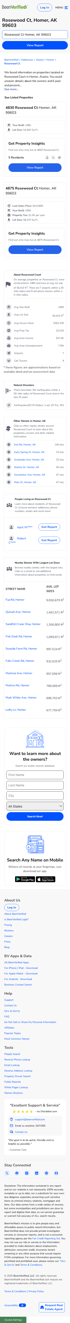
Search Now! (35, 816)
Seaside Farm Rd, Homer (21, 649)
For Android (11, 979)
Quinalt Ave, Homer (18, 612)
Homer (50, 59)
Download (32, 968)
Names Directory (13, 1093)
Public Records (12, 1082)
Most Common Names (16, 1039)
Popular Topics (12, 1033)
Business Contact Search (18, 984)
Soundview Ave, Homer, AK (29, 474)
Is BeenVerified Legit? (16, 919)
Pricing (8, 925)
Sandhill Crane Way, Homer (23, 624)
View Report (35, 45)
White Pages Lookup (16, 1087)
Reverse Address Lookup (18, 1070)
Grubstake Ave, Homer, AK (29, 459)
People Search (12, 1054)
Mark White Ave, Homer (21, 698)
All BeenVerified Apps (16, 962)
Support (8, 1000)
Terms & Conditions (31, 1265)
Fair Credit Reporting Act (46, 1238)
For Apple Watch (13, 973)
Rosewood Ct (12, 63)
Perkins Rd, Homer (17, 685)
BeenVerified (11, 59)
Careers (8, 936)
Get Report (49, 527)
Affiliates (9, 1027)
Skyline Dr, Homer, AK (26, 467)
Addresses (27, 59)
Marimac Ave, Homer (19, 673)
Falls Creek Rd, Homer (20, 661)
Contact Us (10, 1005)
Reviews (9, 930)
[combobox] (35, 34)
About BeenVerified (15, 914)
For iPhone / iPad (14, 968)
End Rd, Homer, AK (25, 444)
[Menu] (66, 7)
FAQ (6, 1016)
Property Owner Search (17, 1076)
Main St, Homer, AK (25, 482)
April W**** (24, 527)
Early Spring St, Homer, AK (29, 452)
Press (7, 941)
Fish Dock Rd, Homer (19, 636)
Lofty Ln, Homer (16, 710)
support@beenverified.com (30, 1119)
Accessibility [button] (11, 1305)
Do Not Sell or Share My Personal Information (30, 1022)
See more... (11, 89)
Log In (44, 7)
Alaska (39, 59)
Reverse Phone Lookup (17, 1059)
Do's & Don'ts (12, 1011)
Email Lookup (12, 1065)
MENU (59, 7)
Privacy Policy (36, 1291)
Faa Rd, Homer (15, 600)
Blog (7, 947)
